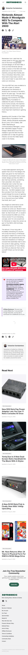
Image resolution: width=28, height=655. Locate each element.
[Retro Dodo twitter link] (6, 601)
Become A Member (7, 608)
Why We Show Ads (7, 620)
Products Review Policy (8, 623)
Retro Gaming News (7, 406)
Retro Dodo (6, 651)
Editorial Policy (5, 626)
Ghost (23, 649)
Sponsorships (5, 615)
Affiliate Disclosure (6, 631)
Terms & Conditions (7, 633)
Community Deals (6, 638)
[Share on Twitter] (6, 30)
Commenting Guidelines (8, 636)
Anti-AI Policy (5, 628)
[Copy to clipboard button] (12, 30)
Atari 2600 (18, 60)
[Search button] (25, 2)
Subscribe (14, 584)
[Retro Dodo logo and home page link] (14, 2)
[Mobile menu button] (3, 2)
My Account (5, 610)
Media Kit (4, 618)
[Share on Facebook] (3, 30)
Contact (4, 641)
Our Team (4, 613)
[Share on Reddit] (9, 30)
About (3, 605)
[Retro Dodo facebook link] (3, 601)
